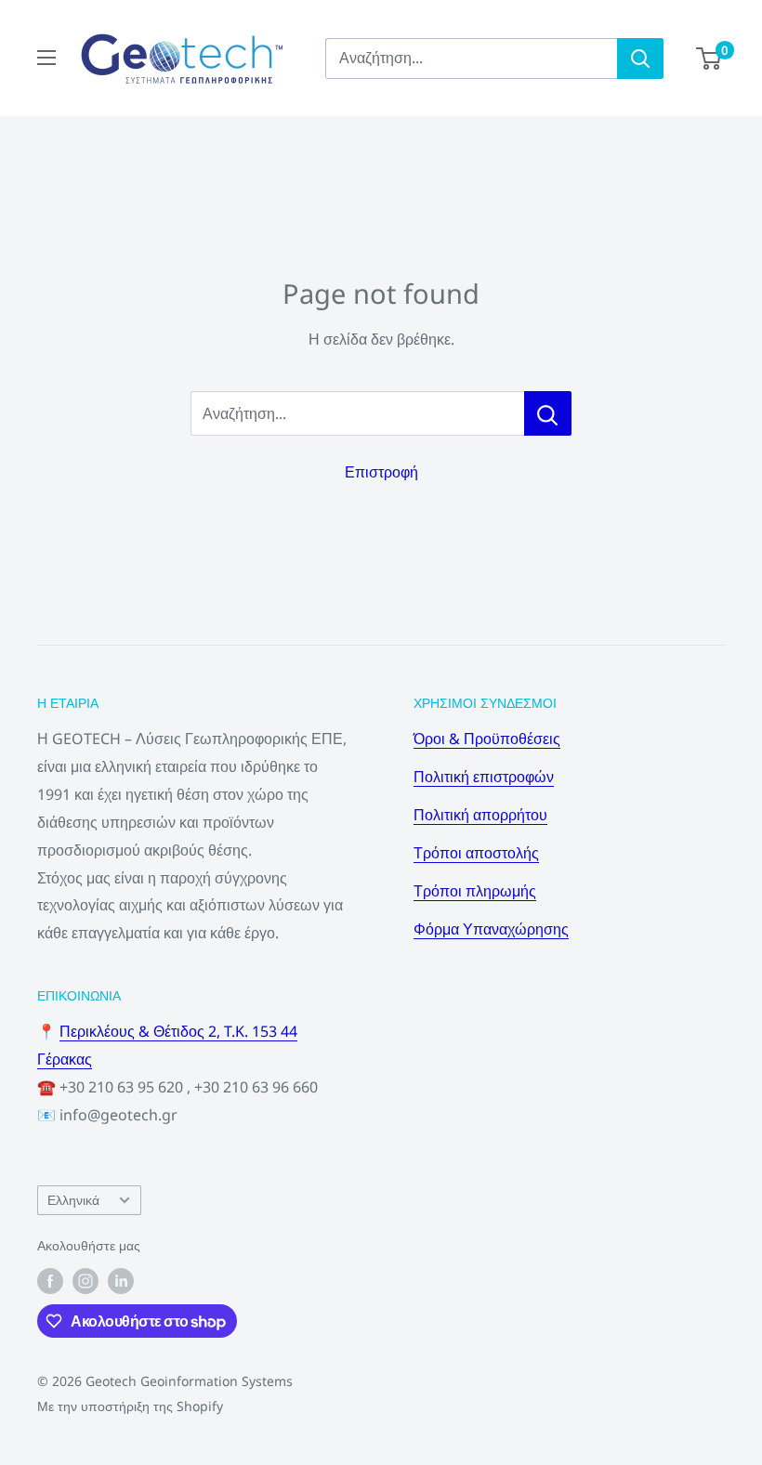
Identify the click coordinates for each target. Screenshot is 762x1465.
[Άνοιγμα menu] (46, 57)
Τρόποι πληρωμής (475, 891)
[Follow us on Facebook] (50, 1281)
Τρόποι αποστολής (476, 853)
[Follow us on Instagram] (85, 1281)
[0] (709, 58)
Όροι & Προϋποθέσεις (487, 738)
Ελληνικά (73, 1200)
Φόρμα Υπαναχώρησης (491, 929)
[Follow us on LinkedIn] (121, 1281)
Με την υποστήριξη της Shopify (130, 1406)
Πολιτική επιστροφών (484, 776)
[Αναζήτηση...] (548, 413)
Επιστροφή (381, 472)
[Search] (640, 58)
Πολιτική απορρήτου (480, 814)
